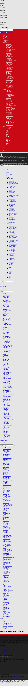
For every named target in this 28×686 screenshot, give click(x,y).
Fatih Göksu (8, 72)
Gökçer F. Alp (9, 62)
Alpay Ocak (8, 96)
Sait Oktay (8, 83)
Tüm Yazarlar (6, 293)
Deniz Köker (6, 332)
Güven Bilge (9, 107)
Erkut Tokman (9, 54)
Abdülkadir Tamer (10, 95)
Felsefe (7, 130)
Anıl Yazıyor (6, 309)
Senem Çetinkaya (7, 410)
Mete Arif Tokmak (10, 109)
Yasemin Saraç (9, 87)
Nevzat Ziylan (9, 114)
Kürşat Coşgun (9, 65)
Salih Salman (6, 408)
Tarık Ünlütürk (9, 85)
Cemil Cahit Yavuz (10, 101)
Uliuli (4, 430)
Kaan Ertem (8, 91)
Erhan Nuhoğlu (9, 103)
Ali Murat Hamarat (7, 458)
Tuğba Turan (6, 427)
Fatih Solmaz (6, 349)
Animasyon (8, 127)
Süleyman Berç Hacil (8, 419)
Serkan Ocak (9, 45)
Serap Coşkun (6, 412)
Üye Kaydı (5, 649)
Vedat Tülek (5, 434)
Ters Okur (8, 140)
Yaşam (4, 41)
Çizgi (4, 35)
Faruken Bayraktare (10, 92)
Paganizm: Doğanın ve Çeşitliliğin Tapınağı (13, 164)
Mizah (7, 132)
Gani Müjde (5, 351)
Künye (4, 650)
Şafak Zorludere (6, 405)
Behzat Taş (8, 58)
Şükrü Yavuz (6, 418)
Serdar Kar (8, 119)
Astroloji (8, 128)
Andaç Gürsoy (9, 100)
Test (7, 141)
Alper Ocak (8, 98)
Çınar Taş (5, 328)
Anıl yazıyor (8, 53)
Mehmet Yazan (6, 374)
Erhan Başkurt (6, 340)
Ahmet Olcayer (6, 451)
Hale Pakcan (6, 359)
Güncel (4, 38)
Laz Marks (5, 369)
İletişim (4, 652)
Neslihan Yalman (9, 77)
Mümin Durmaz (9, 116)
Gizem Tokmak (9, 63)
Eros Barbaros (9, 69)
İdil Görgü (5, 363)
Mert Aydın (8, 44)
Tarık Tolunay (6, 423)
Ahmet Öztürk (6, 297)
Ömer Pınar (8, 82)
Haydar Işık (5, 360)
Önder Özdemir (6, 399)
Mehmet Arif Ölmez (10, 108)
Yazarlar (5, 42)
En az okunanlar (6, 624)
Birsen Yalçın (6, 319)
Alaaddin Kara (9, 51)
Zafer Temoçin (9, 99)
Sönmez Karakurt (10, 122)
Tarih (7, 139)
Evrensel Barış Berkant (11, 105)
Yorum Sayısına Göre (8, 626)
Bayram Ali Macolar (7, 313)
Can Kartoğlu (6, 322)
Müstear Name (9, 81)
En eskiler (5, 628)
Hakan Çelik (8, 46)
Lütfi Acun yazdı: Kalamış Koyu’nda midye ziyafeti (15, 163)
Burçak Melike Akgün (11, 60)
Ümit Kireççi (6, 431)
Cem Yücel (5, 326)
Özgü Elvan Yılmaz (10, 49)
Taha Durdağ (6, 421)
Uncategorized (6, 608)
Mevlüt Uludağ (9, 56)
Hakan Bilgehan (9, 110)
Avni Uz (8, 55)
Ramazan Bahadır (7, 386)
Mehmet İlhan (9, 112)
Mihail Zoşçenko (9, 47)
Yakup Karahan (9, 86)
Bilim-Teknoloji (6, 477)
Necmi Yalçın (9, 113)
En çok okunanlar (7, 623)
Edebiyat (5, 36)
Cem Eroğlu (5, 323)
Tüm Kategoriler (6, 447)
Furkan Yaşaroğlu (7, 350)
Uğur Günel (8, 123)
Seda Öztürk (6, 409)
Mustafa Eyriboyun (7, 387)
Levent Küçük (9, 76)
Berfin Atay (5, 317)
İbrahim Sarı (8, 121)
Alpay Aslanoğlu (7, 301)
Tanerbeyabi (8, 117)
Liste (7, 131)
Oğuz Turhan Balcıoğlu (8, 394)
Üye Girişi (5, 647)
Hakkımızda (5, 651)
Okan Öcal (5, 395)
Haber (4, 518)
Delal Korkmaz (9, 67)
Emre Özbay (8, 68)
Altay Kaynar (6, 305)
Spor (7, 137)
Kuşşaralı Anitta (6, 528)
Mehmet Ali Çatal (7, 376)
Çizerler (4, 89)
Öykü (7, 134)
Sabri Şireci (5, 404)
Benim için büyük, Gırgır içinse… (11, 156)
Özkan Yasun (6, 401)
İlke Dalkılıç (8, 73)
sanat (7, 135)
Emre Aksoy (8, 104)
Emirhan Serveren (7, 337)
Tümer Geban (9, 118)
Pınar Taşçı (5, 403)
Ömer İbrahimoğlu (7, 396)
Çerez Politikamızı (16, 676)
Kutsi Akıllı (8, 74)
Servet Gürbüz (9, 94)
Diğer (4, 126)
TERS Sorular (6, 40)
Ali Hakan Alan (9, 125)
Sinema (7, 136)
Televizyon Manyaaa (7, 425)
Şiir (6, 144)
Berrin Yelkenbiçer (10, 78)
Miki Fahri (5, 382)
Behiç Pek (8, 90)
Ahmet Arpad (9, 59)
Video (7, 143)
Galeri (4, 37)
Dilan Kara (5, 333)
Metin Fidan (8, 50)
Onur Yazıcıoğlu (6, 400)
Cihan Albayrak (6, 327)
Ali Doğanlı (5, 300)
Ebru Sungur (9, 71)
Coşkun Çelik (9, 64)
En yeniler (5, 627)
